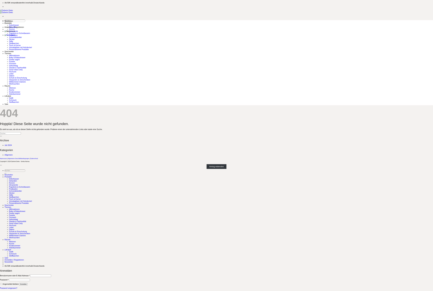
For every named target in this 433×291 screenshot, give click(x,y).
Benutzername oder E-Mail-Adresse (15, 276)
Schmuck (12, 100)
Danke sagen (14, 60)
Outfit (11, 98)
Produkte (8, 23)
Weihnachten (14, 84)
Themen (8, 53)
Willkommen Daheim (17, 82)
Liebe (11, 74)
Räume (7, 86)
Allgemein (9, 155)
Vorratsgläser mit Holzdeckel (20, 47)
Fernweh (12, 64)
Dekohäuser (14, 25)
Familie (12, 62)
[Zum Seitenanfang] (1, 165)
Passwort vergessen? (8, 288)
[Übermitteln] (5, 173)
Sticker (12, 39)
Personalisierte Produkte (19, 49)
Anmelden (23, 284)
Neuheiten (9, 21)
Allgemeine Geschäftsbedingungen (18, 158)
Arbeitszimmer (15, 94)
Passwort (4, 280)
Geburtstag (13, 66)
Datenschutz (34, 158)
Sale (6, 104)
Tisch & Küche (15, 45)
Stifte (11, 41)
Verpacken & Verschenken (19, 80)
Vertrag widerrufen (216, 167)
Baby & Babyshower (17, 58)
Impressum (3, 158)
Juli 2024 (8, 145)
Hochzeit (12, 72)
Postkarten (13, 35)
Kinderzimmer (14, 92)
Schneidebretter (15, 37)
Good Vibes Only (16, 70)
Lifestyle (8, 96)
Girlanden (13, 27)
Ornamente (13, 31)
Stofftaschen (14, 43)
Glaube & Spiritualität (17, 68)
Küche (11, 90)
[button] (9, 262)
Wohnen (12, 88)
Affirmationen (14, 55)
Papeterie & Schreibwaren (19, 33)
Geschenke (9, 51)
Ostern (11, 76)
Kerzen (12, 29)
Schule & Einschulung (18, 78)
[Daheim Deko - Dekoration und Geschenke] (6, 11)
